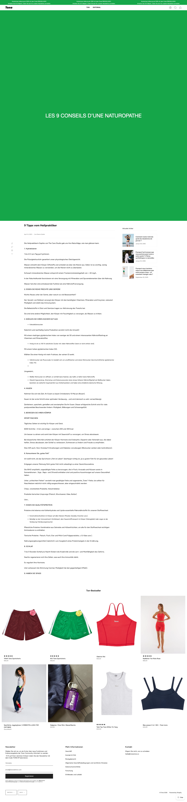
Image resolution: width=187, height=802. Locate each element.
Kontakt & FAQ (70, 755)
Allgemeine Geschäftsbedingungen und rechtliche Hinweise (86, 763)
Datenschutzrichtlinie (72, 767)
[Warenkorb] (180, 7)
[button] (88, 7)
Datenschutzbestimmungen (27, 781)
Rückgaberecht (70, 759)
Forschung (69, 771)
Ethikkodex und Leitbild (73, 775)
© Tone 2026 (163, 792)
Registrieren (29, 776)
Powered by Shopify (175, 792)
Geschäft (68, 751)
